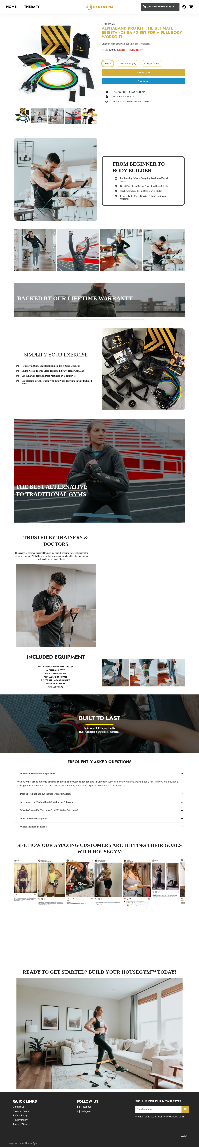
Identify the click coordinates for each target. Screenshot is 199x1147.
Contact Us (18, 1107)
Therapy (31, 6)
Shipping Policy (21, 1111)
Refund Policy (20, 1115)
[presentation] (11, 116)
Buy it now (143, 81)
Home (11, 6)
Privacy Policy (20, 1120)
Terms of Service (21, 1124)
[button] (141, 684)
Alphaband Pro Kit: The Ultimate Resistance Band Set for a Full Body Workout (142, 32)
